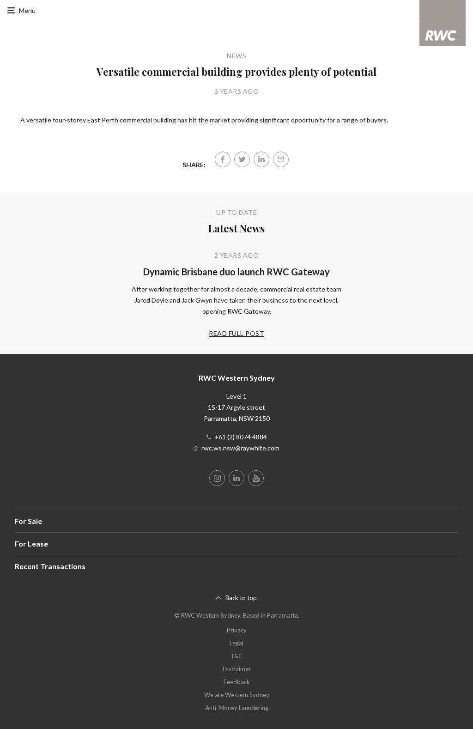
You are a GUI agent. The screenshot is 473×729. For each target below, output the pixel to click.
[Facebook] (222, 159)
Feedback (237, 682)
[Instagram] (217, 478)
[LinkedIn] (261, 159)
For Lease (31, 543)
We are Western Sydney (236, 695)
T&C (236, 656)
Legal (236, 643)
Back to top (241, 597)
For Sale (28, 520)
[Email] (281, 159)
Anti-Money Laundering (236, 707)
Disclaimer (237, 669)
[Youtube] (256, 478)
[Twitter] (242, 159)
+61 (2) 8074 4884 (240, 437)
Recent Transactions (50, 566)
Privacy (237, 630)
